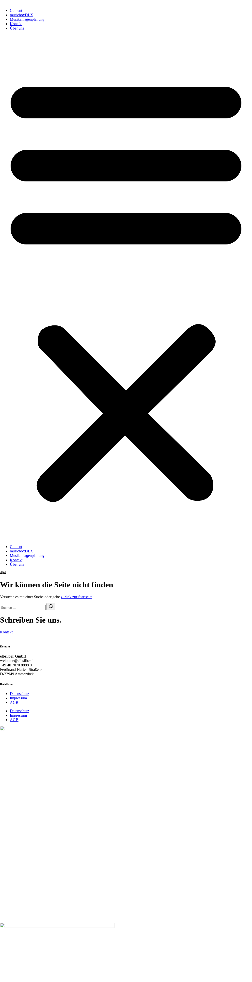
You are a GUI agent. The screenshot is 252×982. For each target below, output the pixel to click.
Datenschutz (19, 694)
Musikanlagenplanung (27, 19)
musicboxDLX (21, 15)
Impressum (18, 698)
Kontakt (16, 24)
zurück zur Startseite (76, 597)
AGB (14, 702)
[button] (126, 287)
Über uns (17, 28)
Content (16, 10)
